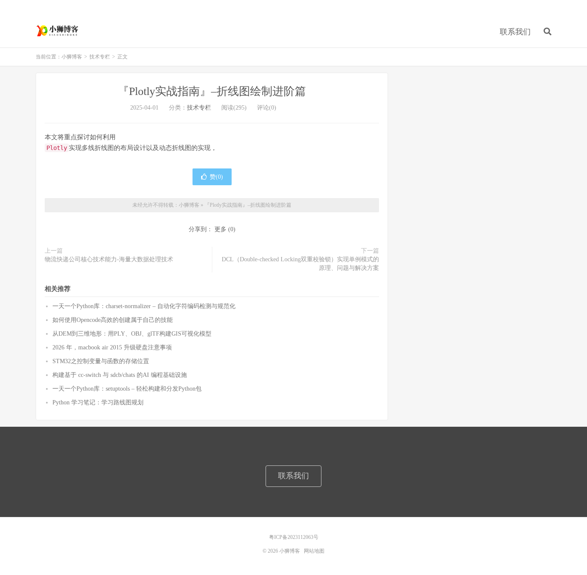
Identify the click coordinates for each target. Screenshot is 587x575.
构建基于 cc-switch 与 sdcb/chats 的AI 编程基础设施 (119, 375)
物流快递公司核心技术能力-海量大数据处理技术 (109, 259)
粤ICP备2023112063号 (293, 537)
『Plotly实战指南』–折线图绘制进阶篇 (212, 91)
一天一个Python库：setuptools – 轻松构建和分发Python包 (127, 388)
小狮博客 (58, 30)
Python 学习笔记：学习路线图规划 (98, 402)
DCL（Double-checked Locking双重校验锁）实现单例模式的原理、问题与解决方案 (300, 263)
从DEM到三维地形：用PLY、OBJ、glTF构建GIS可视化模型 (131, 333)
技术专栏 (99, 57)
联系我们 (515, 32)
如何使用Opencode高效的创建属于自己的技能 (112, 320)
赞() (216, 177)
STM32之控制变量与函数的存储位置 (100, 361)
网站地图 (314, 551)
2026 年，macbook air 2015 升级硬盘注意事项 (112, 347)
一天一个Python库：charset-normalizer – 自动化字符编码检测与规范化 (143, 306)
